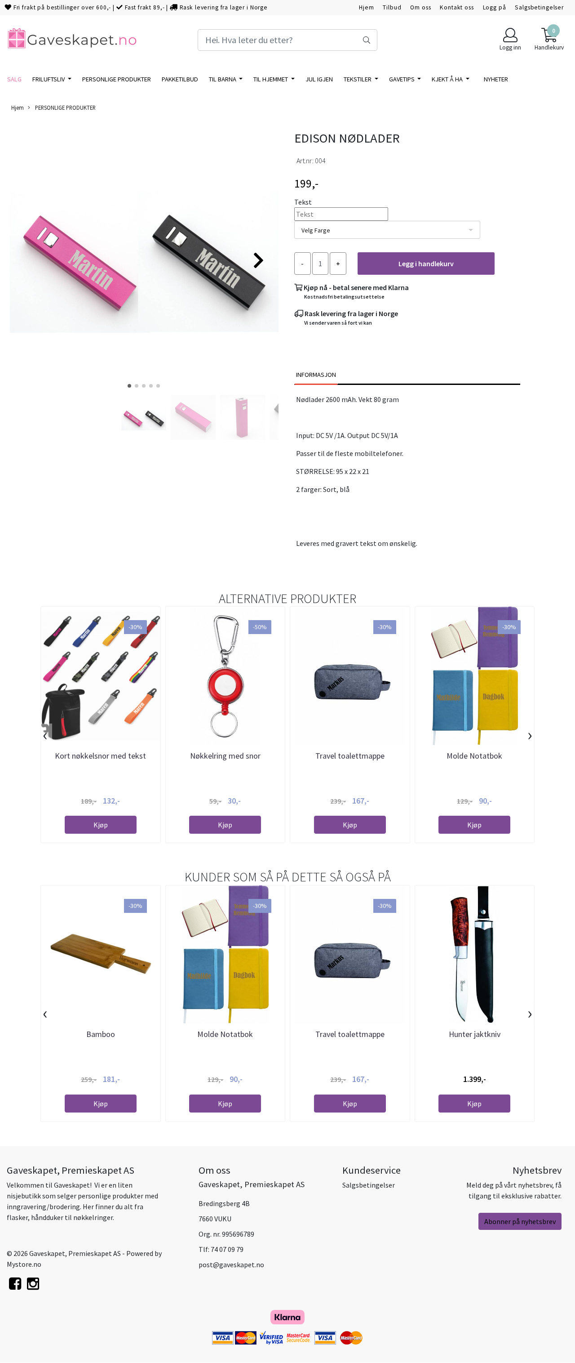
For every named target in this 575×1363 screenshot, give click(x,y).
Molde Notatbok (474, 756)
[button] (129, 386)
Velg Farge (315, 230)
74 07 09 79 (227, 1249)
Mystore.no (24, 1264)
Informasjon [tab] (316, 375)
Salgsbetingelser (539, 7)
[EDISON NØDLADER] (144, 256)
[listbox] (387, 230)
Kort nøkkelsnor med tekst (100, 756)
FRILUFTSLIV (49, 79)
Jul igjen (319, 79)
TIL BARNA (223, 79)
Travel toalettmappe (350, 756)
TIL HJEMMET (271, 79)
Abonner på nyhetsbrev (520, 1221)
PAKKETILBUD (180, 79)
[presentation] (45, 736)
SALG (14, 79)
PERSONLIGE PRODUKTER (116, 79)
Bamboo (100, 1034)
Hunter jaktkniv (474, 1034)
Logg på (494, 7)
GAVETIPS (402, 79)
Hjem (366, 7)
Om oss (420, 7)
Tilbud (392, 7)
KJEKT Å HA (448, 79)
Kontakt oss (456, 7)
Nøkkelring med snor (225, 756)
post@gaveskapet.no (231, 1264)
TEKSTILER (358, 79)
